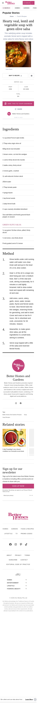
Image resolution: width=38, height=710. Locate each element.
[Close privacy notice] (35, 699)
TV (17, 533)
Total (18, 94)
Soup (25, 414)
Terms (27, 555)
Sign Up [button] (27, 2)
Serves (16, 82)
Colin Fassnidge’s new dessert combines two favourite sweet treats (13, 450)
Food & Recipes (22, 16)
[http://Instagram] (16, 403)
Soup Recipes (6, 417)
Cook (26, 87)
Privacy (18, 555)
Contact (24, 560)
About (9, 555)
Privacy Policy (27, 490)
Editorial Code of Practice (18, 564)
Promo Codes (26, 533)
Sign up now (18, 486)
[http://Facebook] (20, 403)
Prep (10, 87)
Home (12, 16)
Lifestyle (8, 533)
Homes (17, 8)
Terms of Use (6, 491)
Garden (26, 8)
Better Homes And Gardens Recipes (12, 414)
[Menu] (3, 2)
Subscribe (13, 560)
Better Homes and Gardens (20, 114)
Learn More (29, 699)
